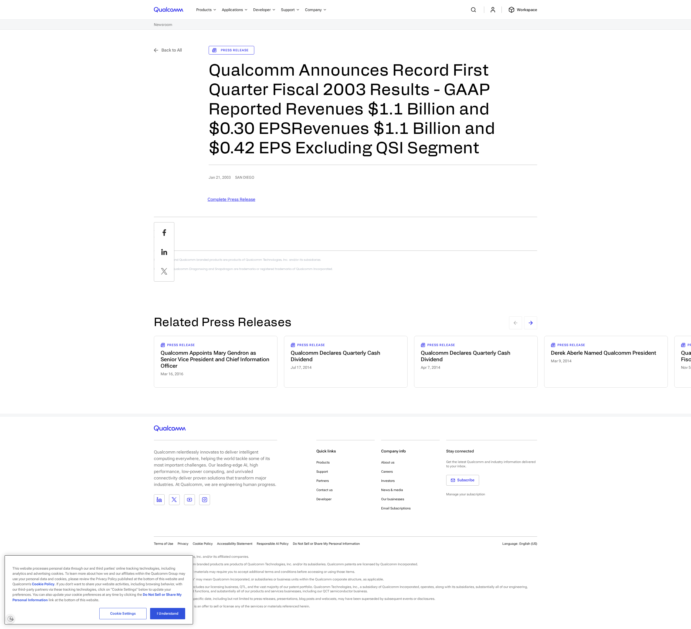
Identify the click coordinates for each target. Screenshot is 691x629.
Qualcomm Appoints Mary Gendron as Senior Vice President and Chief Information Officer (215, 359)
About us (387, 462)
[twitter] (164, 271)
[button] (326, 543)
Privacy (183, 544)
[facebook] (164, 232)
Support (322, 472)
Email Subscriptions (396, 508)
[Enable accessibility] (10, 619)
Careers (387, 472)
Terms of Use (163, 544)
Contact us (324, 490)
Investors (388, 481)
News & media (392, 490)
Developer (323, 499)
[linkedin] (164, 252)
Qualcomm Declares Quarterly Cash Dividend (335, 356)
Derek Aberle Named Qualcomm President (603, 353)
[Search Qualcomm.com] (474, 9)
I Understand (167, 613)
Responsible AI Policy (273, 544)
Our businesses (392, 499)
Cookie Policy (203, 544)
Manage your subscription (465, 494)
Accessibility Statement (234, 544)
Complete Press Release (231, 199)
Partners (322, 481)
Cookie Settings (123, 613)
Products (323, 462)
